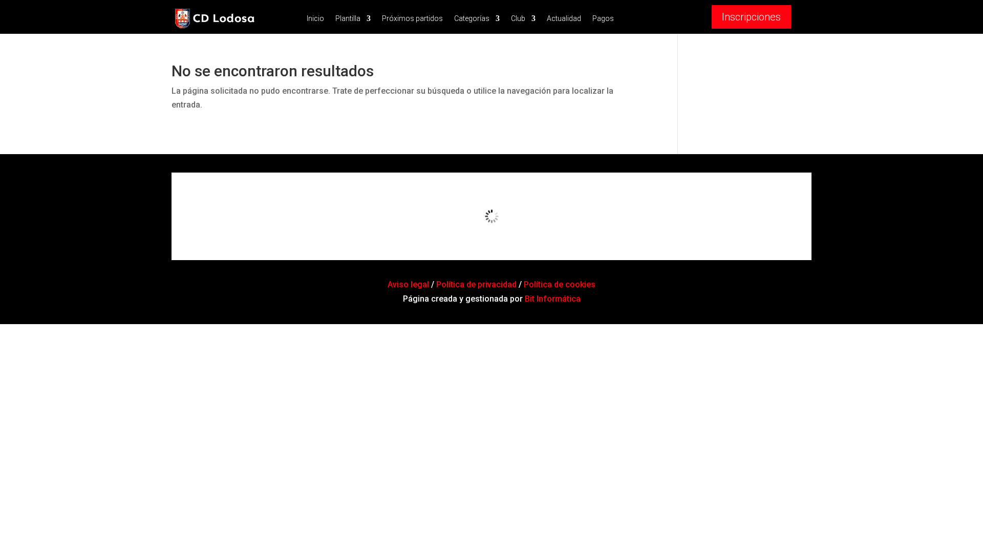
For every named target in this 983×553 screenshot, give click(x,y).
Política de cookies (559, 284)
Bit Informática (553, 299)
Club (518, 19)
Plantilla (347, 19)
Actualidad (564, 19)
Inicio (315, 19)
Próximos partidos (412, 19)
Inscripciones (751, 17)
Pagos (603, 19)
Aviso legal (409, 284)
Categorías (471, 19)
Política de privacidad (476, 284)
